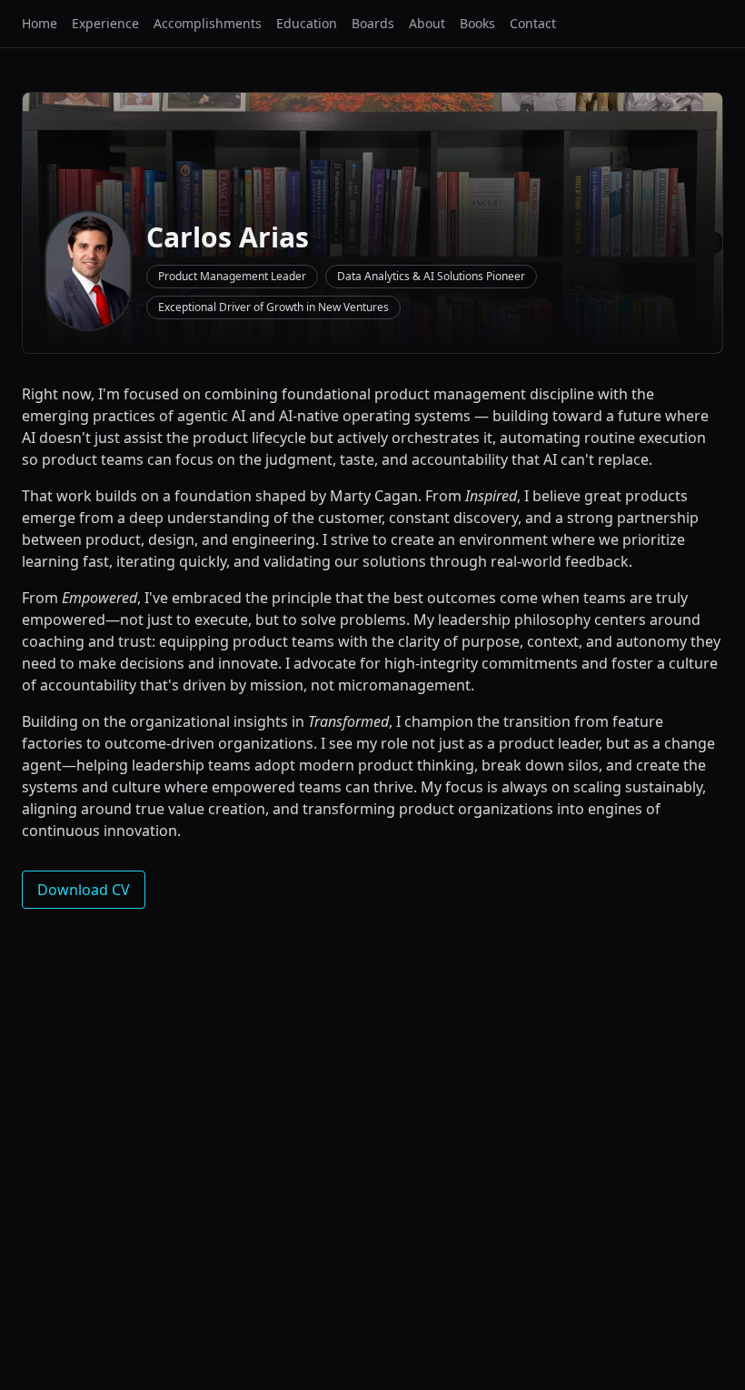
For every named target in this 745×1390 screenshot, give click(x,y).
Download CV (83, 890)
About (427, 23)
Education (306, 23)
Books (477, 23)
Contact (533, 23)
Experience (105, 23)
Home (39, 23)
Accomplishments (208, 23)
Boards (373, 23)
